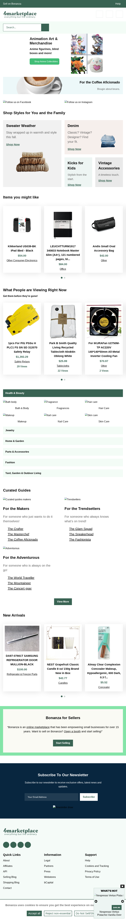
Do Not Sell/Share (87, 913)
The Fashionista (80, 539)
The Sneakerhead (81, 534)
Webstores (50, 877)
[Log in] (109, 14)
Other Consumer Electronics (22, 260)
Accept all (34, 913)
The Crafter (15, 529)
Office (63, 269)
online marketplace (38, 727)
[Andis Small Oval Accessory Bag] (104, 239)
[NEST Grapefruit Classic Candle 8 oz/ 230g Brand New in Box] (63, 657)
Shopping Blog (11, 882)
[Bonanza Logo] (20, 14)
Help (118, 3)
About (6, 860)
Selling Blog (9, 877)
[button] (62, 278)
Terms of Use (92, 877)
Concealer (104, 687)
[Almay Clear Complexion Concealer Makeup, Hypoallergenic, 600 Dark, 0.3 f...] (104, 657)
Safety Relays (22, 361)
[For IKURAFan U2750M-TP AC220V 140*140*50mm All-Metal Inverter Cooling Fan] (104, 339)
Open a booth (72, 731)
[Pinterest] (21, 845)
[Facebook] (6, 845)
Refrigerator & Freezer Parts (22, 674)
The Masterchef (18, 534)
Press (47, 871)
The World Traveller (21, 577)
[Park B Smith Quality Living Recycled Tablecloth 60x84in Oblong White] (63, 339)
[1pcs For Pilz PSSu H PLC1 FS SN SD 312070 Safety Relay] (22, 339)
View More (63, 601)
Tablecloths (63, 366)
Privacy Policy (92, 871)
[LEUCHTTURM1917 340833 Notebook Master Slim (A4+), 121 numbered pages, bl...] (63, 239)
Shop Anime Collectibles (46, 61)
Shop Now (13, 144)
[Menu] (119, 14)
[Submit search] (45, 27)
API (5, 871)
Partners (48, 866)
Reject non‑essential (58, 913)
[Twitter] (13, 845)
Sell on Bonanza (12, 3)
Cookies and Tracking (97, 866)
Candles (63, 683)
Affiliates (7, 866)
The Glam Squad (80, 529)
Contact (7, 888)
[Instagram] (28, 845)
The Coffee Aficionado (23, 539)
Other (104, 260)
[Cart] (99, 14)
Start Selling (63, 743)
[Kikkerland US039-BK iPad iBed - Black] (22, 239)
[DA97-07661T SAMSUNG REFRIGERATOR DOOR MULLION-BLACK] (22, 657)
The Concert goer (20, 588)
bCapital (48, 882)
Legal (47, 860)
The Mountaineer (19, 583)
